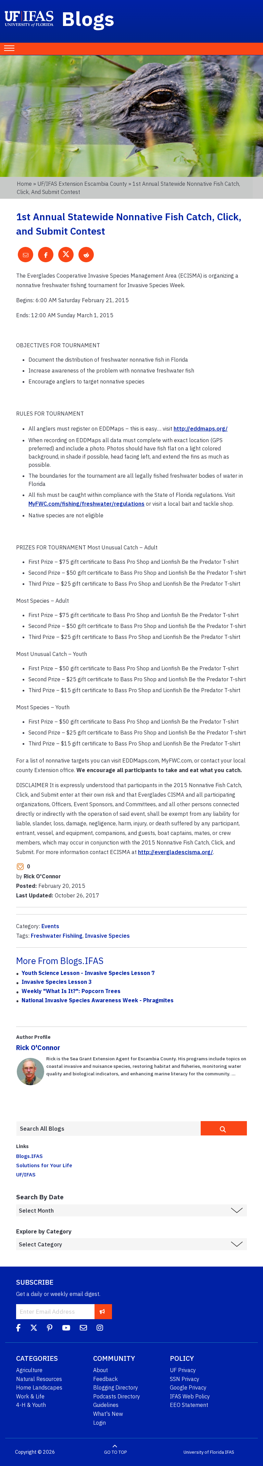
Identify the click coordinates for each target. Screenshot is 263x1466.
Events (50, 926)
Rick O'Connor (38, 1047)
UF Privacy (183, 1370)
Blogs (88, 18)
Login (99, 1422)
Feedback (105, 1379)
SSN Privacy (184, 1379)
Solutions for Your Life (44, 1165)
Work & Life (30, 1396)
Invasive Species (107, 935)
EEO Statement (189, 1404)
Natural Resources (39, 1379)
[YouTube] (66, 1328)
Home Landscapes (39, 1387)
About (100, 1370)
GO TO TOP (115, 1452)
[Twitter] (33, 1328)
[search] (224, 1128)
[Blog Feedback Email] (83, 1328)
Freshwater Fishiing (57, 935)
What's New (108, 1413)
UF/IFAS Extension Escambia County (82, 183)
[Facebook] (18, 1328)
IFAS (229, 1452)
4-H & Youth (31, 1404)
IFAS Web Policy (190, 1396)
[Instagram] (100, 1328)
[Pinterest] (49, 1328)
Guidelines (105, 1404)
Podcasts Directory (116, 1396)
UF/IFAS (26, 1174)
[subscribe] (102, 1311)
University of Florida (204, 1452)
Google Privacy (188, 1387)
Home (24, 183)
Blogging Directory (115, 1387)
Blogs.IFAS (29, 1156)
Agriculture (29, 1370)
